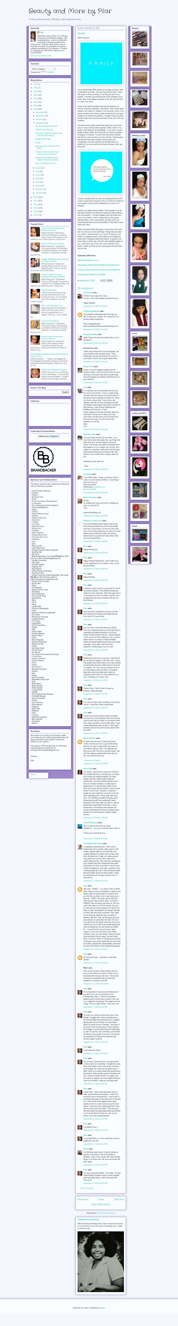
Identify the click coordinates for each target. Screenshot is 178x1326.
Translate (50, 72)
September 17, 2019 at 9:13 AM (95, 949)
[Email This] (101, 280)
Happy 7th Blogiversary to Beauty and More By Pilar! (55, 260)
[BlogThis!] (104, 280)
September (40, 123)
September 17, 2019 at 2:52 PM (95, 1007)
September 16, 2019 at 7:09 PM (95, 733)
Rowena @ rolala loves (92, 521)
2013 (35, 215)
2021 (35, 102)
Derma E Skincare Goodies (52, 243)
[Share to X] (106, 280)
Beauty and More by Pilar (70, 11)
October (39, 119)
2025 (35, 88)
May (38, 178)
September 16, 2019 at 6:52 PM (95, 650)
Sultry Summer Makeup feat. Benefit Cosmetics (53, 229)
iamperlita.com (99, 487)
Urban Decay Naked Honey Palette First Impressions (98, 265)
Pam (85, 886)
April (38, 182)
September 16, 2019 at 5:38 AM (95, 343)
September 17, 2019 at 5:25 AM (95, 881)
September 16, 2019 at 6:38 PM (95, 569)
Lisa (85, 387)
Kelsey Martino (89, 738)
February (40, 189)
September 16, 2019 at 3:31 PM (95, 493)
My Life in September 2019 (46, 126)
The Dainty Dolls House (92, 843)
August (39, 168)
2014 (35, 211)
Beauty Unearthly (90, 334)
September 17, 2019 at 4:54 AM (95, 818)
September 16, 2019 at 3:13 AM (95, 329)
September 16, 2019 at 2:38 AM (95, 306)
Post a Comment (87, 1188)
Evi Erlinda (87, 293)
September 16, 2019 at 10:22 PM (95, 764)
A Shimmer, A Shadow (91, 760)
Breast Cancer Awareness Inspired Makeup (52, 337)
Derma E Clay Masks (50, 321)
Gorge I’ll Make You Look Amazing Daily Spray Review (53, 275)
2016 (35, 204)
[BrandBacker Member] (44, 472)
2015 (35, 208)
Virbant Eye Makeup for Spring (54, 370)
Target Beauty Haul (43, 139)
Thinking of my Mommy (88, 1219)
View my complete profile (41, 56)
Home (101, 1199)
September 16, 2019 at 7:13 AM (95, 383)
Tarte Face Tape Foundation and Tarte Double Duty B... (48, 134)
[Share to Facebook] (109, 280)
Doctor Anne (88, 366)
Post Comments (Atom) (106, 1213)
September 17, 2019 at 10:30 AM (95, 984)
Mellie (85, 1149)
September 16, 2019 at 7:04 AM (95, 362)
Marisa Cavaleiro (90, 497)
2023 (35, 95)
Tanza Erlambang (90, 823)
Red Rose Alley (89, 434)
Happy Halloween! (48, 290)
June (38, 175)
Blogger (102, 1308)
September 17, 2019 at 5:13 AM (95, 839)
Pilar (85, 546)
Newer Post (83, 1199)
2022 (35, 98)
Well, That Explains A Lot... (46, 163)
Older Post (119, 1199)
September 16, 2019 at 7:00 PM (95, 694)
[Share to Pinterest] (111, 280)
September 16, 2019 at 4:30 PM (95, 541)
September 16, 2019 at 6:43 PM (95, 603)
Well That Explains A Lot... (88, 260)
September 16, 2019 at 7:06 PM (95, 708)
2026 (35, 84)
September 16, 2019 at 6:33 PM (95, 553)
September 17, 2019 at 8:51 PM (95, 1183)
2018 (35, 197)
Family (38, 142)
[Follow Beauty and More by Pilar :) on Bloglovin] (48, 437)
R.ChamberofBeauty (91, 311)
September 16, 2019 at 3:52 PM (95, 516)
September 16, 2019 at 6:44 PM (95, 620)
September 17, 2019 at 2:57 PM (95, 1042)
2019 (35, 109)
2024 (35, 91)
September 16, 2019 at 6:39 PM (95, 580)
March (38, 186)
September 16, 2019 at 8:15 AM (95, 429)
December (40, 112)
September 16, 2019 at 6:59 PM (95, 680)
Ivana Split (87, 769)
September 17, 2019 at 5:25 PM (95, 1165)
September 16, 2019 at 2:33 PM (95, 469)
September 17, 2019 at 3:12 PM (95, 1144)
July (37, 171)
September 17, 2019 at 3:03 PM (95, 1084)
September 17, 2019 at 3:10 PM (95, 1119)
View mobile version (100, 1204)
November (40, 116)
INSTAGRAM (91, 489)
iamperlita (87, 474)
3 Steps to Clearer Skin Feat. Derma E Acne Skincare (99, 270)
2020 (35, 106)
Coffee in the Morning (44, 130)
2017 (35, 201)
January (39, 193)
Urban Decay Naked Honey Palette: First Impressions (46, 158)
